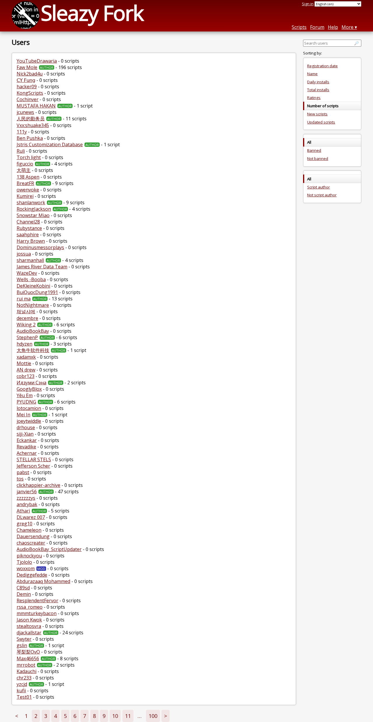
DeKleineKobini (33, 286)
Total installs (318, 89)
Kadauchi (26, 671)
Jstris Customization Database (50, 144)
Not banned (317, 158)
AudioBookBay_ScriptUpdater (49, 549)
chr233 (24, 678)
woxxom (26, 568)
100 (153, 715)
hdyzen (24, 344)
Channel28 (28, 222)
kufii (21, 690)
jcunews (25, 112)
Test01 (24, 697)
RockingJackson (34, 209)
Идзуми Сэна (31, 382)
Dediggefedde (32, 575)
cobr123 (25, 376)
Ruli (21, 151)
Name (312, 73)
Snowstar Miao (33, 215)
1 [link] (26, 715)
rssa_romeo (30, 607)
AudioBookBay (33, 331)
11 (128, 715)
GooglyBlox (29, 389)
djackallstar (29, 632)
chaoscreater (31, 543)
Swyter (24, 639)
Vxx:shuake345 (33, 125)
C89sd (23, 587)
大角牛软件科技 (33, 350)
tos (20, 479)
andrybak (27, 504)
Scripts (299, 27)
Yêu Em (25, 395)
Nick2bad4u (30, 74)
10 (115, 715)
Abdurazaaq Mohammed (43, 581)
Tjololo (24, 562)
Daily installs (318, 81)
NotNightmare (33, 305)
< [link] (16, 715)
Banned (314, 150)
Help (333, 27)
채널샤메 (26, 311)
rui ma (24, 298)
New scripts (317, 114)
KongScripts (30, 93)
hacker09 (27, 86)
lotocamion (29, 408)
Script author (318, 187)
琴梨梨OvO (28, 652)
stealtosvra (29, 626)
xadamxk (26, 357)
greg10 (24, 523)
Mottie (24, 363)
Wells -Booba (31, 279)
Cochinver (27, 99)
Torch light (29, 157)
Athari (23, 511)
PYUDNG (26, 402)
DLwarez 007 (31, 517)
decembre (27, 318)
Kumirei (25, 196)
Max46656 (28, 658)
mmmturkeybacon (37, 613)
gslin (22, 645)
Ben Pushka (30, 138)
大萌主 (24, 170)
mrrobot (26, 665)
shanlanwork (31, 202)
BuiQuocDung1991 (37, 292)
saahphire (28, 234)
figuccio (25, 164)
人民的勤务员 (31, 118)
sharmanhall (30, 260)
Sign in (308, 3)
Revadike (26, 446)
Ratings (314, 97)
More (347, 27)
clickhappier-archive (38, 485)
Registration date (322, 65)
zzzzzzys (26, 498)
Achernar (27, 453)
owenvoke (28, 189)
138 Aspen (28, 177)
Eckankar (27, 440)
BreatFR (25, 183)
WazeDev (27, 273)
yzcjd (22, 684)
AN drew (26, 370)
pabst (23, 472)
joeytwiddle (29, 421)
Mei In (23, 414)
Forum (317, 27)
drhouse (26, 427)
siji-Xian (25, 434)
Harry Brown (31, 241)
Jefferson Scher (33, 466)
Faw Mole (27, 67)
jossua (24, 254)
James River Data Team (42, 266)
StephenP (27, 337)
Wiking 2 (26, 324)
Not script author (322, 195)
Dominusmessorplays (40, 247)
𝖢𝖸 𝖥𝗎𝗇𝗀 (26, 80)
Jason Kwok (29, 620)
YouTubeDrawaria (37, 61)
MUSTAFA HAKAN (36, 106)
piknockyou (29, 555)
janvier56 (27, 491)
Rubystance (29, 228)
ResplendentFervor (37, 600)
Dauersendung (33, 536)
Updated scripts (321, 122)
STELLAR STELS (34, 459)
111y (22, 131)
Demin (24, 594)
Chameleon (29, 530)
